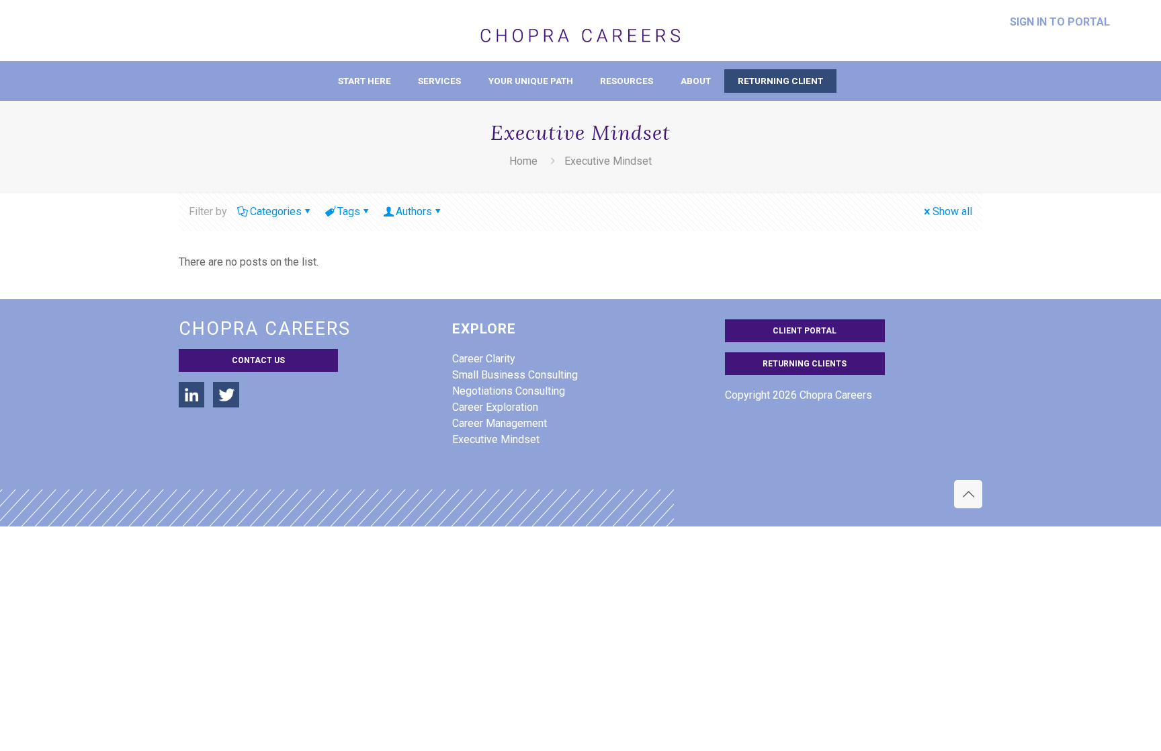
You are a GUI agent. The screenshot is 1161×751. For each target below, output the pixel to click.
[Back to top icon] (968, 494)
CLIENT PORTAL (804, 330)
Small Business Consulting (515, 374)
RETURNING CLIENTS (805, 363)
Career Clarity (483, 358)
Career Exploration (495, 407)
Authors (414, 211)
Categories (276, 211)
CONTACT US (258, 360)
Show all (952, 211)
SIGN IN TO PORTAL (1060, 22)
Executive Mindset (496, 439)
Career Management (499, 423)
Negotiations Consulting (508, 391)
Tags (348, 211)
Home (523, 161)
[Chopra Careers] (580, 30)
